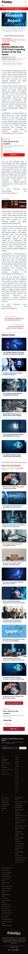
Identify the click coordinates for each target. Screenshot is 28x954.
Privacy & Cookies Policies (7, 769)
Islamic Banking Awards (7, 872)
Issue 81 (16, 765)
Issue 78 (17, 772)
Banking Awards (18, 855)
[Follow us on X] (19, 950)
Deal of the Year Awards (20, 819)
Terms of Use (4, 771)
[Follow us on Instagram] (11, 950)
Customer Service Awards (20, 815)
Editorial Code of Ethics (6, 910)
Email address (5, 745)
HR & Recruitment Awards (7, 886)
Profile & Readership (6, 763)
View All (16, 791)
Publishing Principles (6, 904)
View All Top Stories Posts (14, 703)
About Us (3, 757)
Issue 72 (17, 785)
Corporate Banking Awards (20, 825)
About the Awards (5, 797)
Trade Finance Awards (6, 888)
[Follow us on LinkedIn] (16, 950)
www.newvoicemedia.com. (9, 193)
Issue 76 (17, 776)
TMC (18, 82)
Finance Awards (18, 862)
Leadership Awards (6, 870)
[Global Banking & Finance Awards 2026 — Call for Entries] (14, 204)
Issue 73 (17, 783)
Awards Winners (5, 802)
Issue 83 (17, 761)
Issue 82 (17, 763)
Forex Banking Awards (19, 843)
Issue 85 (17, 757)
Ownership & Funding (6, 906)
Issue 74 (17, 781)
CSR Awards (17, 817)
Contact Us (4, 765)
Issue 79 (17, 770)
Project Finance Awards (7, 876)
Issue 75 (17, 778)
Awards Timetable (5, 799)
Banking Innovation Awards (20, 857)
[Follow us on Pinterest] (9, 950)
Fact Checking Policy (6, 915)
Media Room (4, 808)
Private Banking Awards (7, 919)
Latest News (4, 767)
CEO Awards (17, 813)
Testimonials (4, 806)
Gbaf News (12, 57)
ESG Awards (17, 841)
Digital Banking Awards (20, 859)
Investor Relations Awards (7, 868)
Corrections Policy (5, 908)
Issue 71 (16, 787)
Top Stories (9, 38)
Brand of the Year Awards (20, 801)
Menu (3, 5)
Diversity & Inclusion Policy (7, 912)
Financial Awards (5, 917)
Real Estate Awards (6, 874)
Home (3, 38)
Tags (16, 947)
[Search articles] (25, 2)
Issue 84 (17, 759)
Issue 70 (17, 789)
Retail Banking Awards (6, 925)
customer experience (17, 178)
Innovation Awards (19, 845)
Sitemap (12, 947)
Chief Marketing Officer (16, 161)
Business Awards (18, 803)
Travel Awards (5, 898)
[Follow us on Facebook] (14, 950)
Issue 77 (17, 774)
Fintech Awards (18, 831)
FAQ (2, 810)
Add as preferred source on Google (13, 63)
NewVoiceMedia (6, 70)
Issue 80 (17, 768)
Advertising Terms (5, 773)
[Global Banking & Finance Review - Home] (7, 2)
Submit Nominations (6, 804)
